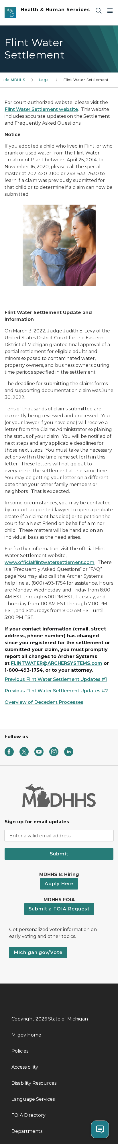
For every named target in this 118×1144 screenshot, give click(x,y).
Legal (44, 80)
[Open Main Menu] (110, 10)
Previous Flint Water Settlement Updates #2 (56, 691)
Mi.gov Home (26, 1035)
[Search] (98, 10)
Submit (59, 854)
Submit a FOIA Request (59, 909)
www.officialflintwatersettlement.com (50, 562)
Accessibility (24, 1067)
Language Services (33, 1099)
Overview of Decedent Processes (44, 702)
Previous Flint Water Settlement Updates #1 (56, 679)
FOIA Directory (28, 1115)
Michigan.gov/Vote (38, 952)
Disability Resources (33, 1083)
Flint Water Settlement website (41, 109)
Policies (19, 1051)
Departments (26, 1131)
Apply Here (59, 883)
